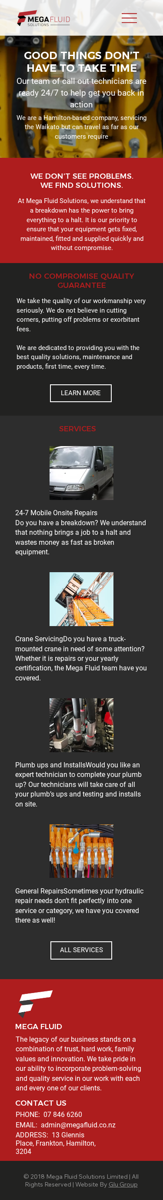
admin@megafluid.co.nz (78, 1125)
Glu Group (123, 1184)
